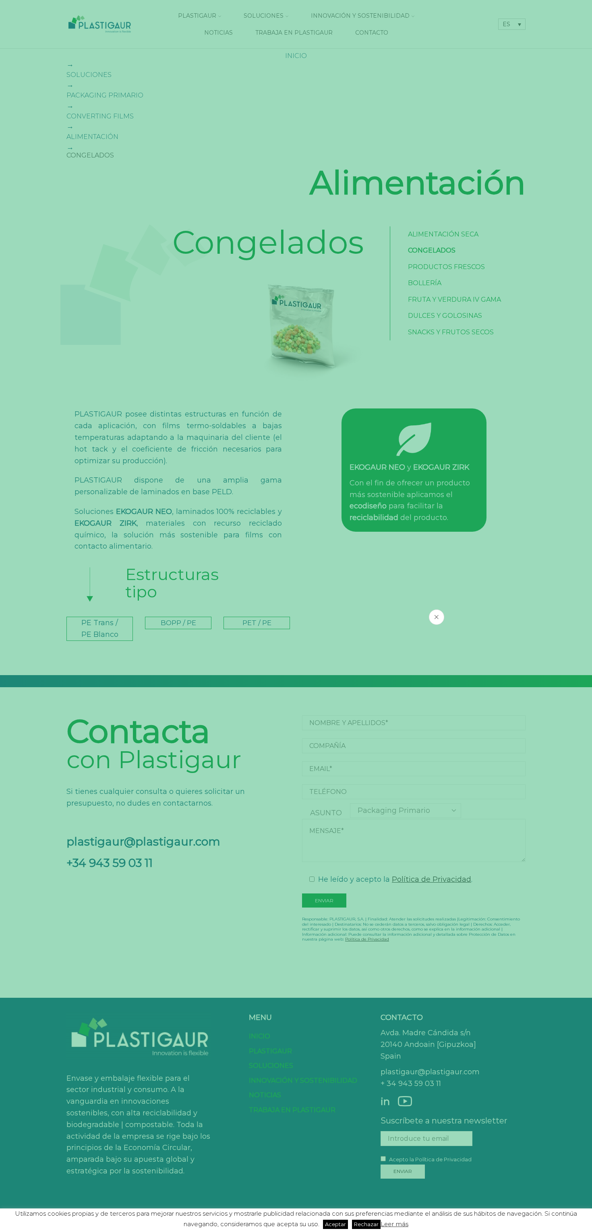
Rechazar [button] (366, 1224)
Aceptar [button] (335, 1224)
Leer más (394, 1224)
